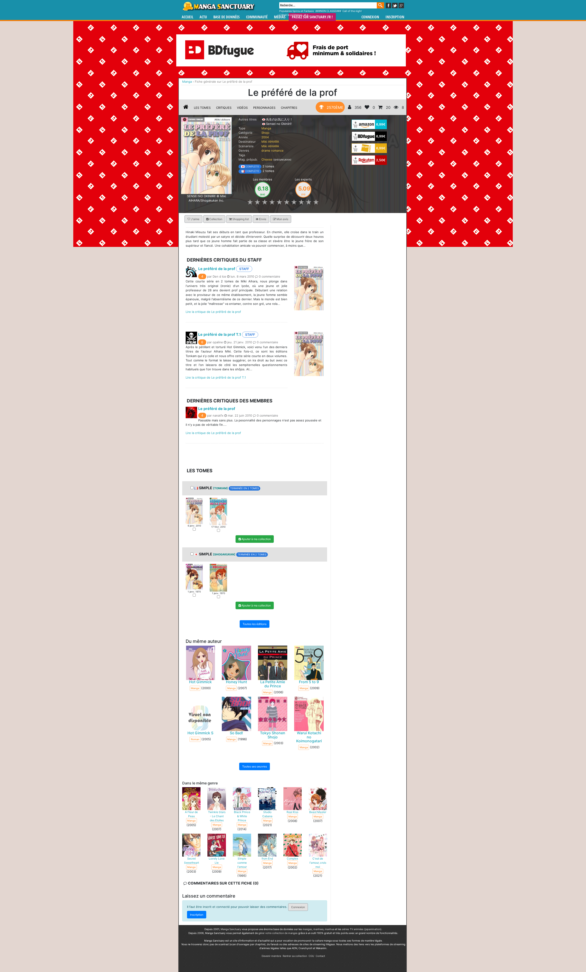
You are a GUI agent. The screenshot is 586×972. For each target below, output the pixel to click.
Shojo (265, 132)
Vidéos (242, 107)
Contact (320, 956)
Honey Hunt (236, 682)
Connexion (370, 17)
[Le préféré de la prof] (206, 155)
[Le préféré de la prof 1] (194, 510)
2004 (265, 137)
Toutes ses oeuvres (254, 766)
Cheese (266, 159)
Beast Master (317, 812)
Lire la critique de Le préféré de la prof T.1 (216, 377)
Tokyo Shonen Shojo (272, 735)
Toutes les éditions (254, 624)
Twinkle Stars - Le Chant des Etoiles (216, 816)
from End (267, 858)
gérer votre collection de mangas (278, 933)
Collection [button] (215, 219)
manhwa (318, 929)
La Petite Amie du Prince (272, 684)
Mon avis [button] (282, 219)
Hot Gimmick (200, 682)
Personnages (264, 107)
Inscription (394, 17)
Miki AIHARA (270, 141)
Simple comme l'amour (242, 862)
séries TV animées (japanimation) (361, 929)
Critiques (223, 107)
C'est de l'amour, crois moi (317, 862)
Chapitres (289, 107)
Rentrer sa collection (295, 956)
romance (277, 150)
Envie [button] (262, 219)
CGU (311, 956)
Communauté (257, 17)
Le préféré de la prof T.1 (219, 334)
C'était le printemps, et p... (294, 14)
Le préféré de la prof (216, 268)
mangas (307, 929)
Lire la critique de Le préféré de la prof (213, 312)
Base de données (226, 17)
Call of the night (352, 11)
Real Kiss (292, 812)
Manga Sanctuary (231, 929)
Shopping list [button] (240, 219)
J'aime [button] (194, 219)
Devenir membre (271, 956)
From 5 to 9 (309, 682)
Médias (279, 17)
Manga (219, 6)
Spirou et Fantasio (303, 11)
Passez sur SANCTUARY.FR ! (312, 17)
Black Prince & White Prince (242, 816)
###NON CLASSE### (328, 11)
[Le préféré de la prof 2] (218, 511)
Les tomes (202, 107)
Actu (203, 17)
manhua (329, 929)
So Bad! (236, 733)
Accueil (187, 17)
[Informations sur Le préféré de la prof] (185, 107)
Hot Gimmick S (200, 733)
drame (265, 150)
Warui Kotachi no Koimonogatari (309, 737)
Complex (292, 858)
